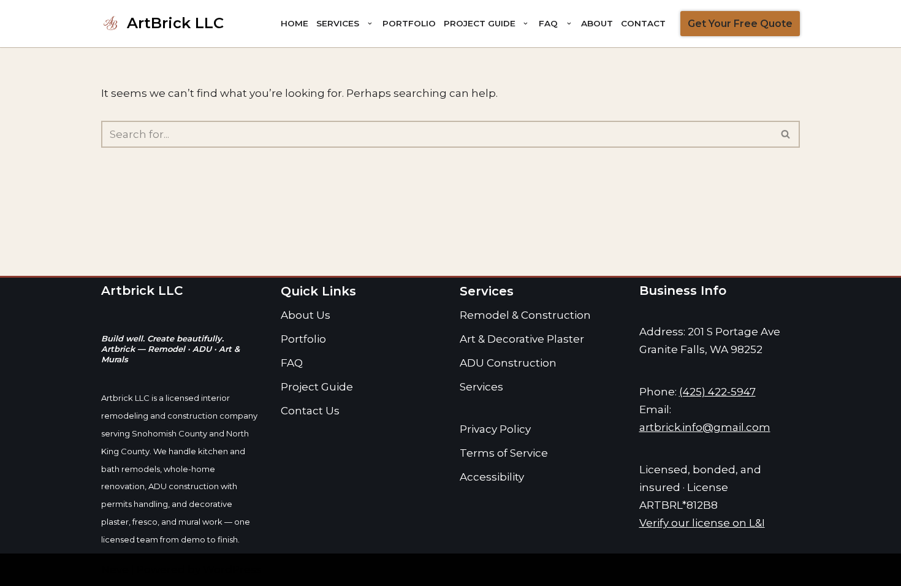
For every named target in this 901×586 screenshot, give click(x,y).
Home (294, 23)
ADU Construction (508, 363)
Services (481, 387)
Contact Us (310, 411)
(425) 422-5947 (717, 392)
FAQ (292, 363)
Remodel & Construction (525, 315)
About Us (305, 315)
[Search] (786, 134)
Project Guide (317, 387)
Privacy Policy (495, 429)
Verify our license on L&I (702, 523)
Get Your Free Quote (740, 23)
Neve (115, 569)
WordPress (232, 569)
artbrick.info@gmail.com (704, 427)
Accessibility (492, 477)
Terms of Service (504, 453)
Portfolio (409, 23)
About (597, 23)
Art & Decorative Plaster (522, 339)
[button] (369, 23)
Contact (643, 23)
